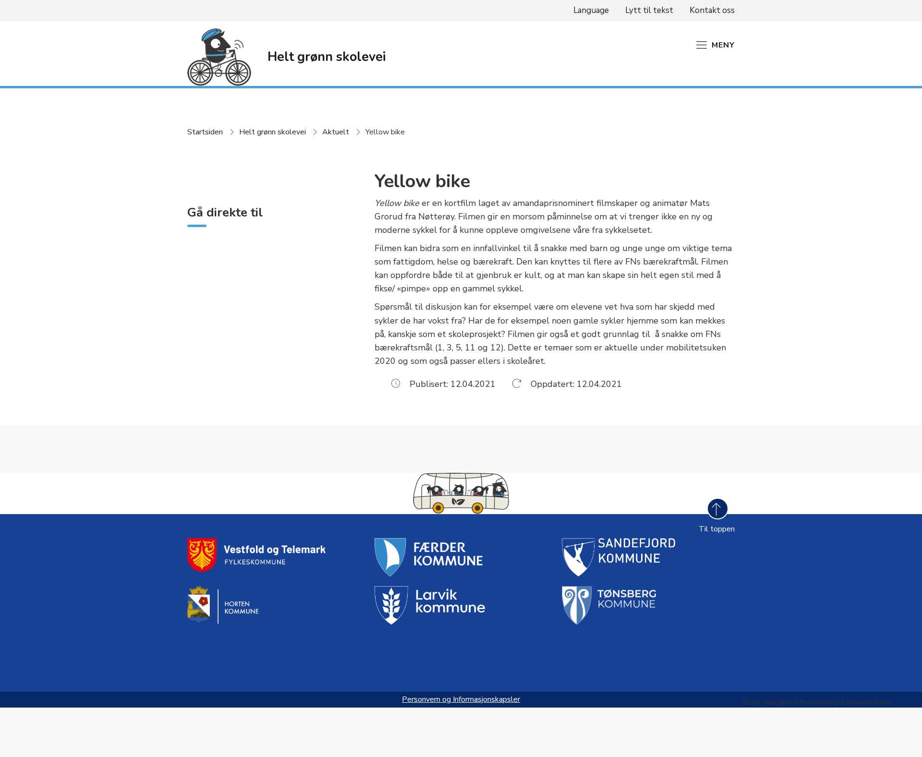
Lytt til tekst (649, 10)
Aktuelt (335, 132)
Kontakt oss (712, 10)
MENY (723, 45)
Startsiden (205, 132)
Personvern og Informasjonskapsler (461, 699)
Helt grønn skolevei (272, 132)
